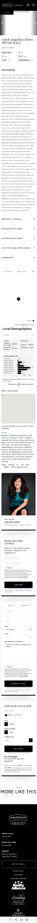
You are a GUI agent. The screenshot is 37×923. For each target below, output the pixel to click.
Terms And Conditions (18, 879)
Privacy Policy (23, 577)
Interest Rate (9, 737)
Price (6, 721)
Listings (11, 464)
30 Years (10, 715)
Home (3, 464)
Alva (27, 464)
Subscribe (18, 585)
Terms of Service (12, 691)
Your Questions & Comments (13, 641)
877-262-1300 (6, 845)
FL (17, 464)
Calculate (18, 749)
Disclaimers (18, 875)
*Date (6, 626)
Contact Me (23, 525)
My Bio (29, 525)
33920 (6, 467)
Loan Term (8, 711)
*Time (6, 634)
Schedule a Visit (25, 605)
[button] (3, 23)
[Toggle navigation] (33, 5)
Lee (22, 464)
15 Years (18, 715)
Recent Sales (15, 525)
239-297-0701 (28, 5)
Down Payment (9, 729)
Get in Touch (18, 864)
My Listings (7, 525)
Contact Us (11, 605)
